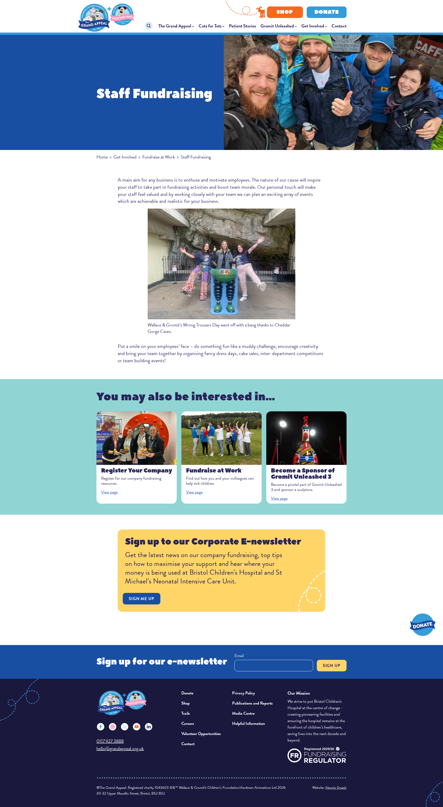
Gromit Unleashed (277, 26)
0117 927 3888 (110, 741)
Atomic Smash (336, 787)
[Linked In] (148, 726)
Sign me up (141, 598)
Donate (326, 12)
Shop (285, 12)
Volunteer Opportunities (201, 733)
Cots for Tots (210, 26)
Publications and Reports (252, 703)
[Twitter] (124, 726)
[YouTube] (136, 726)
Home (102, 156)
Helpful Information (248, 723)
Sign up (332, 665)
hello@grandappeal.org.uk (120, 748)
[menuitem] (176, 26)
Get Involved (312, 26)
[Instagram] (112, 726)
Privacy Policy (243, 693)
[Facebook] (100, 726)
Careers (187, 723)
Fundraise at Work (158, 156)
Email (239, 655)
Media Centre (243, 713)
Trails (185, 713)
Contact (339, 26)
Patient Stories (242, 26)
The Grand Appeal (174, 26)
